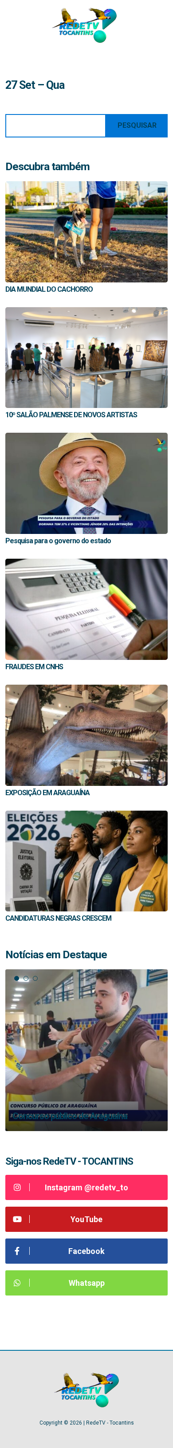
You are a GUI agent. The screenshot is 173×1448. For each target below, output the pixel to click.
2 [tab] (26, 978)
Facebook (86, 1251)
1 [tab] (16, 978)
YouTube (86, 1219)
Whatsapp (87, 1283)
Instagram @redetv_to (86, 1187)
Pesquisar (137, 125)
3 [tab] (35, 978)
